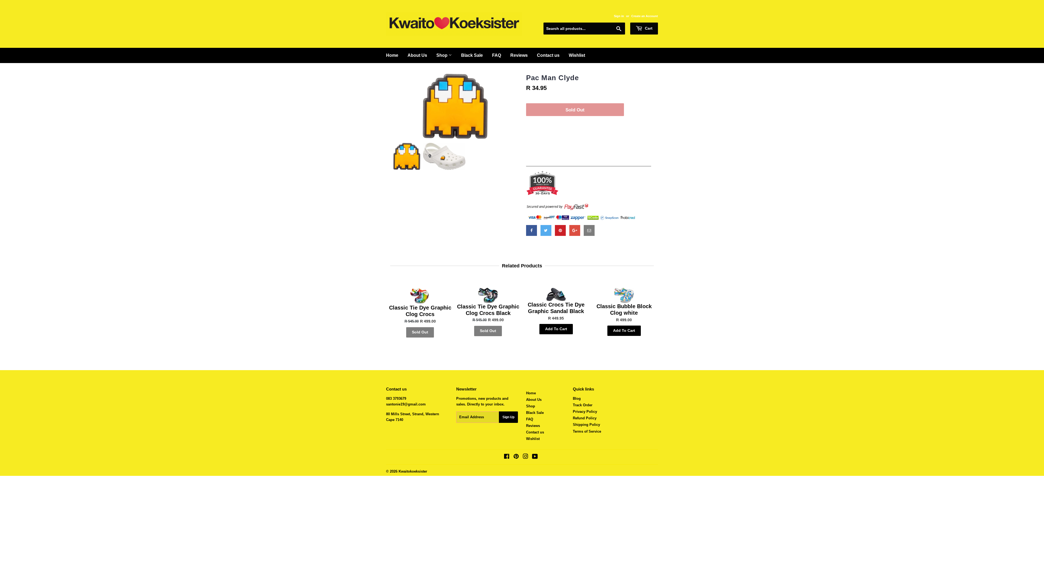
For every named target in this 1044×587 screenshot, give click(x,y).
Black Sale (472, 55)
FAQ (496, 55)
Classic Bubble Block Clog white (624, 309)
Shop (442, 55)
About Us (417, 55)
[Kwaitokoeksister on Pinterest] (516, 457)
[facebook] (531, 230)
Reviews (519, 55)
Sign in (619, 16)
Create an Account (644, 16)
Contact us (548, 55)
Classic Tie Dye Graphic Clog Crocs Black (488, 310)
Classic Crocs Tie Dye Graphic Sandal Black (556, 308)
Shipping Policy (586, 425)
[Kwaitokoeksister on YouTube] (535, 457)
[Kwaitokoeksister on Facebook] (506, 457)
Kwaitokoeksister (413, 471)
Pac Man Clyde (552, 78)
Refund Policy (584, 418)
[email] (589, 230)
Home (392, 55)
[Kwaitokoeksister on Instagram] (525, 457)
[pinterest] (560, 230)
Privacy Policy (585, 412)
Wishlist (577, 55)
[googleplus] (574, 230)
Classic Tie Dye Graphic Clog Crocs (420, 311)
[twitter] (545, 230)
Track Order (582, 405)
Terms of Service (587, 431)
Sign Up (508, 417)
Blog (577, 398)
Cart (648, 28)
